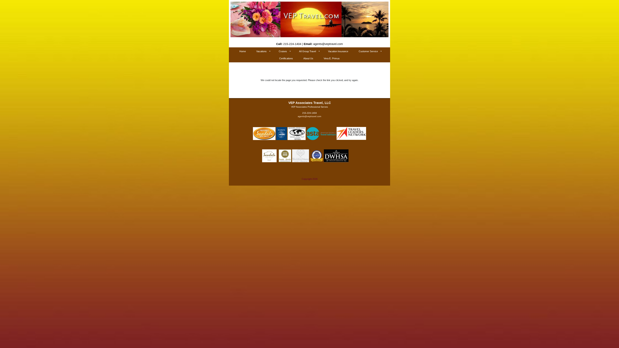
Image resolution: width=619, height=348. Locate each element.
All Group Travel (307, 51)
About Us (308, 58)
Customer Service (368, 51)
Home (242, 51)
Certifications (286, 58)
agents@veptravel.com (309, 116)
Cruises (283, 51)
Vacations (261, 51)
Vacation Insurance (338, 51)
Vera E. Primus (332, 58)
